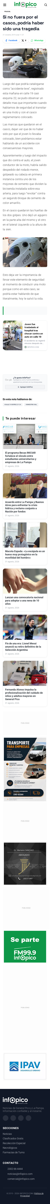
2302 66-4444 (15, 1168)
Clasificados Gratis (13, 1138)
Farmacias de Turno (14, 1152)
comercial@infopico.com (21, 1179)
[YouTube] (28, 1118)
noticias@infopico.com (20, 1174)
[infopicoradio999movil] (25, 946)
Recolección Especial (14, 1143)
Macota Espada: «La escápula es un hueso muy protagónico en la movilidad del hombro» (25, 554)
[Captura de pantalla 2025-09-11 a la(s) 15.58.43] (25, 863)
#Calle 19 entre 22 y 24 (12, 404)
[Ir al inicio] (25, 5)
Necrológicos (10, 1147)
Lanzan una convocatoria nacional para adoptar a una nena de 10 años (24, 600)
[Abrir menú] (5, 5)
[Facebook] (5, 1118)
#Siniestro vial (31, 404)
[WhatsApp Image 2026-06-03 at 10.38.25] (25, 769)
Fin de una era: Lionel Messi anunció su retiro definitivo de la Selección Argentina (23, 646)
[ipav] (25, 1066)
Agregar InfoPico (26, 387)
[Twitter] (21, 1118)
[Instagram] (13, 1118)
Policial (7, 11)
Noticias (7, 1134)
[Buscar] (45, 4)
